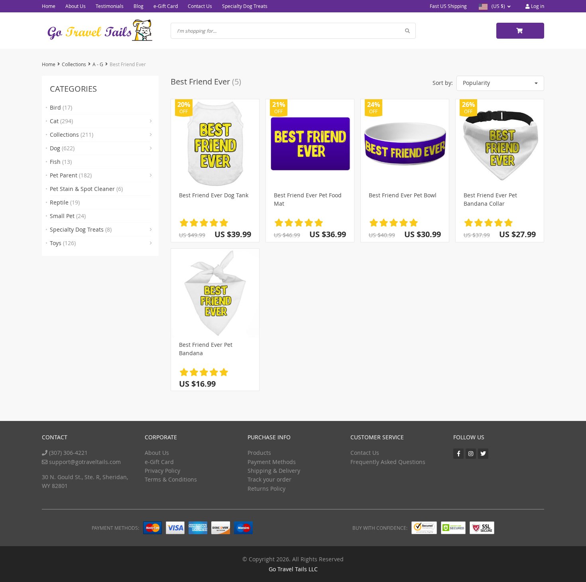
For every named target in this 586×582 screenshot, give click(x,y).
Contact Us (200, 6)
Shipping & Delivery (274, 470)
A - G (97, 64)
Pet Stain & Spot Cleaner (86, 189)
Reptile (65, 202)
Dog (62, 148)
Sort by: (443, 83)
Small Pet (68, 216)
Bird (61, 107)
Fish (61, 161)
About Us (75, 6)
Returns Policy (266, 488)
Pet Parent (71, 175)
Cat (61, 121)
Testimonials (110, 6)
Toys (63, 243)
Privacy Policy (162, 470)
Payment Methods (272, 462)
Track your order (269, 479)
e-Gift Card (165, 6)
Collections (74, 64)
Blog (139, 6)
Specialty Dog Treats (244, 6)
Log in (537, 6)
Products (259, 452)
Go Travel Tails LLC (293, 569)
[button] (500, 83)
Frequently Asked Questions (387, 462)
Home (48, 6)
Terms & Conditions (171, 479)
